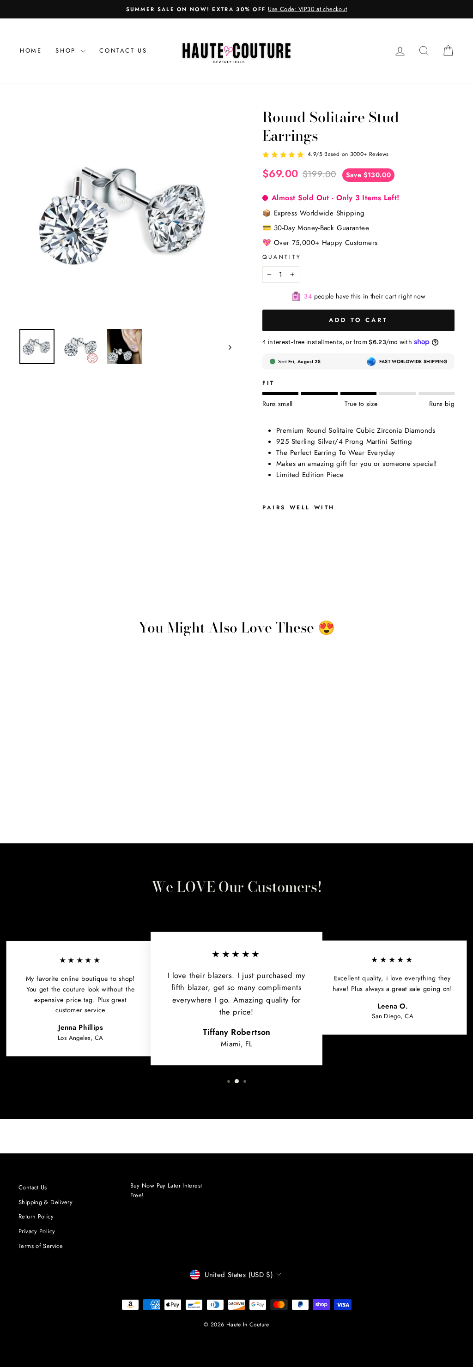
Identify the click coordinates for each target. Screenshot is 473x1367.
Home (31, 50)
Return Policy (36, 1216)
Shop (67, 50)
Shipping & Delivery (45, 1202)
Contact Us (123, 50)
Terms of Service (40, 1246)
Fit (268, 383)
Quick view (69, 750)
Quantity (282, 257)
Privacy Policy (36, 1231)
